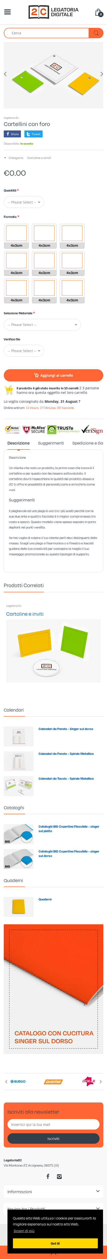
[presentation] (6, 1081)
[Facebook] (48, 1176)
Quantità (10, 190)
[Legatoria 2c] (53, 11)
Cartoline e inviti (25, 613)
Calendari (14, 710)
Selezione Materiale (18, 313)
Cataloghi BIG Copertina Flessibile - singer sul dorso (69, 853)
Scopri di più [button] (24, 1230)
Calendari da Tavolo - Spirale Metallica (66, 778)
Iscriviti (53, 1138)
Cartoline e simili (39, 158)
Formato (10, 216)
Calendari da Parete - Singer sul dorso (66, 729)
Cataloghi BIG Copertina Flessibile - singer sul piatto (69, 828)
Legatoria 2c (11, 118)
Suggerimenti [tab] (51, 443)
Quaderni (13, 880)
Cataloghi (14, 807)
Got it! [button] (55, 1243)
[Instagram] (59, 1176)
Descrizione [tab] (18, 443)
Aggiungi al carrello (56, 375)
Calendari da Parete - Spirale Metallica (66, 753)
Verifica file (12, 339)
